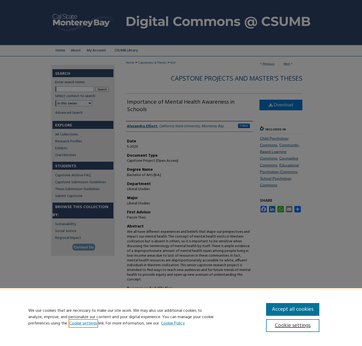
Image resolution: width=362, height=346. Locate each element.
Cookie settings (83, 323)
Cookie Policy (173, 323)
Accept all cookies (293, 309)
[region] (181, 317)
